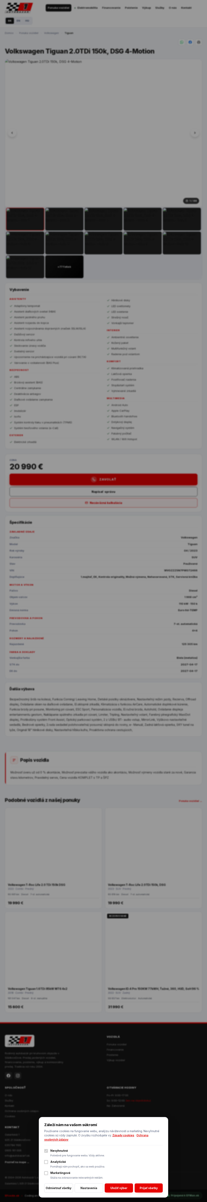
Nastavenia (88, 1188)
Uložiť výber (118, 1188)
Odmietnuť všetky (58, 1188)
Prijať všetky (149, 1188)
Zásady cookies (123, 1135)
